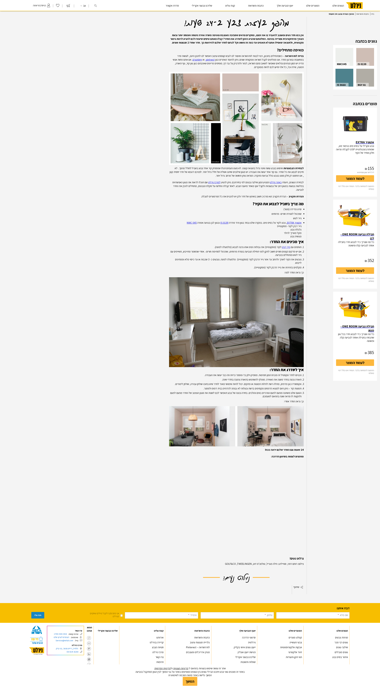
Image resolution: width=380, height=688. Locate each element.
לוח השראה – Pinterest (198, 647)
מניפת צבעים (341, 637)
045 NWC (192, 222)
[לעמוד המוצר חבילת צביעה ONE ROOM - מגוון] (355, 308)
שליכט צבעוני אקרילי (202, 5)
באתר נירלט (276, 182)
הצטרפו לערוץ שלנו (61, 637)
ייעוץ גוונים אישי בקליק (245, 647)
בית (372, 14)
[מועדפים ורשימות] (58, 6)
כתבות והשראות (362, 14)
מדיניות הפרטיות (162, 668)
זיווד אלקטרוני (295, 652)
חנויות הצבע (158, 647)
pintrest (210, 59)
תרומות (160, 662)
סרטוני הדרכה (249, 637)
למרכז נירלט (214, 182)
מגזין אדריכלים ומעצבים (198, 652)
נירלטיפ (252, 642)
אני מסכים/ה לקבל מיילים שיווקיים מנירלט (104, 615)
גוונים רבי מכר (341, 642)
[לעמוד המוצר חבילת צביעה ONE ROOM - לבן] (355, 216)
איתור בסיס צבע (340, 657)
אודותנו (160, 637)
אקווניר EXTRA (294, 222)
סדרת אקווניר (172, 5)
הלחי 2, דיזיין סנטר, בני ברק (67, 648)
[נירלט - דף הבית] (354, 10)
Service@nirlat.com (64, 640)
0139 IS (224, 222)
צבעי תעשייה (296, 642)
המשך (190, 681)
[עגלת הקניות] (68, 6)
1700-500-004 (60, 633)
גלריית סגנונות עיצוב (200, 642)
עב (84, 5)
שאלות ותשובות (248, 662)
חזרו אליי (37, 615)
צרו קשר (160, 657)
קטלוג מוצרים (295, 637)
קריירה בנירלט (157, 642)
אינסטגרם (197, 59)
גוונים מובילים (341, 652)
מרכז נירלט (158, 652)
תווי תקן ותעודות (294, 657)
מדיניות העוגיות (180, 668)
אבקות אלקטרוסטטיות (291, 647)
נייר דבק (286, 247)
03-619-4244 (72, 651)
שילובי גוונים (342, 647)
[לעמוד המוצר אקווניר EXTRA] (355, 123)
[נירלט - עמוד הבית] (36, 651)
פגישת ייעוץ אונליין (247, 652)
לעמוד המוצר (355, 178)
